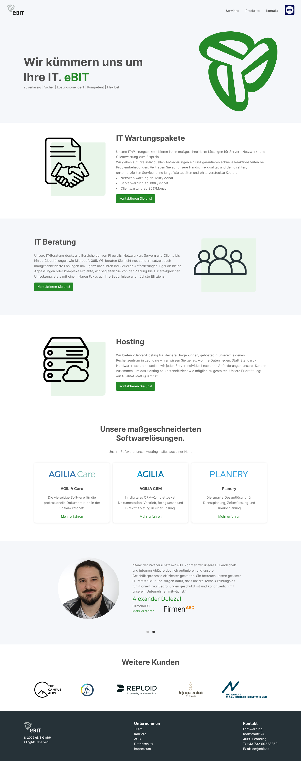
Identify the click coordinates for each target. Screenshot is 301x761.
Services (232, 11)
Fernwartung (253, 729)
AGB (137, 739)
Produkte (253, 11)
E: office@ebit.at (256, 749)
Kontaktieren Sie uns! (135, 198)
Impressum (142, 749)
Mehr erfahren (72, 516)
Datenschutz (144, 744)
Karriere (140, 734)
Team (138, 729)
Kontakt (272, 11)
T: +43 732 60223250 (260, 744)
